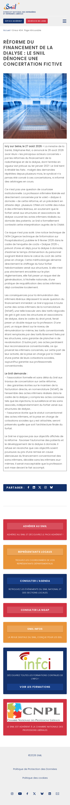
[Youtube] (20, 794)
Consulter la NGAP (35, 610)
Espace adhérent (13, 21)
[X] (34, 794)
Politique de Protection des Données (35, 769)
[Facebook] (27, 794)
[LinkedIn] (49, 794)
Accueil (6, 30)
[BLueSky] (42, 794)
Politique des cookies (35, 778)
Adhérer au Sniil (35, 526)
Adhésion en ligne (37, 21)
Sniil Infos (35, 629)
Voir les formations (35, 687)
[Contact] (57, 794)
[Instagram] (12, 794)
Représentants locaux (35, 552)
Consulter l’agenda (35, 581)
